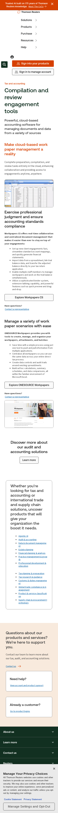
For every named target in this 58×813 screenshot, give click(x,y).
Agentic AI (23, 536)
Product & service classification (33, 595)
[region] (29, 788)
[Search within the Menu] (4, 64)
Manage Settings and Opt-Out (29, 806)
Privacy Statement (32, 799)
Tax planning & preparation (31, 573)
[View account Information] (12, 57)
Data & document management (32, 545)
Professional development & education (32, 565)
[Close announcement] (52, 4)
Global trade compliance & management (32, 588)
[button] (29, 732)
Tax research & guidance (30, 577)
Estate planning (26, 549)
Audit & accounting (28, 539)
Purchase (26, 33)
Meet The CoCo (36, 6)
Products (26, 26)
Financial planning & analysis (32, 553)
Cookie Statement (13, 799)
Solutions (26, 20)
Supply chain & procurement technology (33, 601)
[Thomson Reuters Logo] (29, 12)
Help (23, 47)
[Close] (54, 768)
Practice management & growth (33, 558)
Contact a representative (17, 309)
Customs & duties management (33, 582)
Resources (27, 40)
